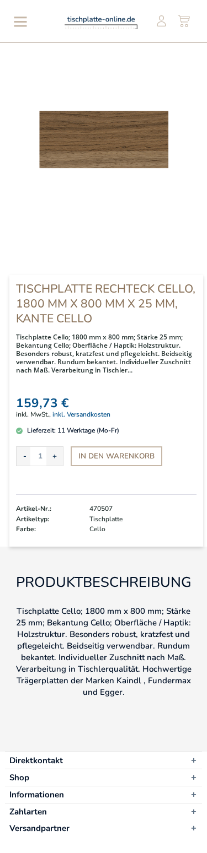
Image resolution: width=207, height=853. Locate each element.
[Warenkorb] (184, 21)
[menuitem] (18, 21)
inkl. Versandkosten (81, 414)
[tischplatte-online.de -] (101, 22)
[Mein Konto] (161, 21)
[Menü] (18, 21)
